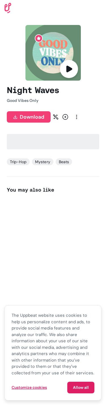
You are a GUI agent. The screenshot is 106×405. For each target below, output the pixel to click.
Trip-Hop (18, 161)
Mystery (42, 161)
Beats (64, 161)
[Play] (69, 69)
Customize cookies (29, 387)
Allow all (81, 387)
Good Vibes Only (22, 100)
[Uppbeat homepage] (8, 8)
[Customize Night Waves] (56, 116)
